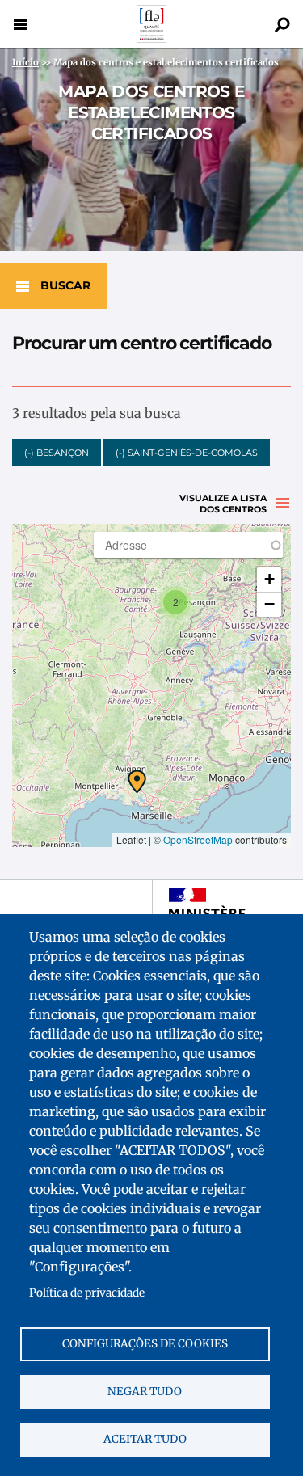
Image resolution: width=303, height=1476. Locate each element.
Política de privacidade (87, 1293)
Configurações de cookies (145, 1344)
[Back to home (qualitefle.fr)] (152, 38)
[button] (137, 782)
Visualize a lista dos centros (223, 504)
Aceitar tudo (145, 1439)
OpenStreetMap (198, 839)
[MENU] (20, 24)
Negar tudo (144, 1391)
